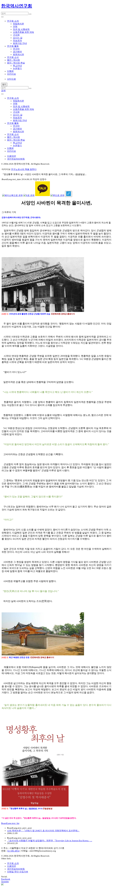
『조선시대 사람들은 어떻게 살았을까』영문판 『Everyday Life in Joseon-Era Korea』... (49, 840)
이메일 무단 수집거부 (17, 872)
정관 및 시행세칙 (21, 29)
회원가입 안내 (20, 43)
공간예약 (17, 52)
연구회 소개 (13, 863)
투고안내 (17, 65)
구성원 (16, 35)
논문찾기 (17, 68)
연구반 (16, 49)
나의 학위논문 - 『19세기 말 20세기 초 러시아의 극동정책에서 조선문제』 (43, 830)
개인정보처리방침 (16, 159)
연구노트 (15, 169)
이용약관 (11, 156)
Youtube (5, 881)
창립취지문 (18, 24)
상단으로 (11, 79)
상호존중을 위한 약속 (23, 32)
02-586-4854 (13, 851)
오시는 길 (17, 38)
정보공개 (17, 40)
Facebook (5, 879)
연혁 (15, 26)
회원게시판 (18, 54)
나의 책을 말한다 (28, 169)
